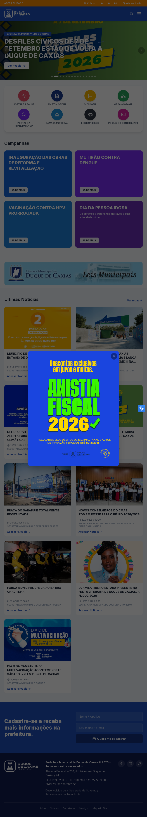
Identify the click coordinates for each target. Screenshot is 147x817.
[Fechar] (114, 356)
